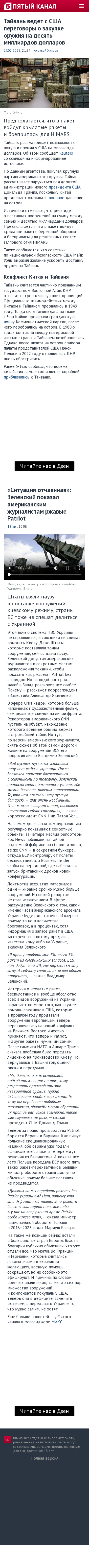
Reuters (66, 153)
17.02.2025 (12, 50)
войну (9, 322)
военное (56, 197)
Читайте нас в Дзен (44, 465)
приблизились (16, 377)
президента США (65, 187)
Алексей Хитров (46, 50)
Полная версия (44, 1458)
